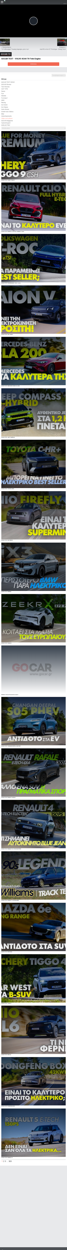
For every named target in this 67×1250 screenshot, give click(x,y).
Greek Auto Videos (7, 111)
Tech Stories (5, 87)
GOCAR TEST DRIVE (8, 82)
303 (10, 1161)
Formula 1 (4, 98)
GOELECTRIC (5, 125)
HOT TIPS (4, 89)
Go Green (4, 105)
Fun (2, 93)
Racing (3, 102)
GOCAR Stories (6, 84)
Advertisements (6, 116)
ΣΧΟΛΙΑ (33, 64)
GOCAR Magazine (7, 121)
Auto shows (5, 109)
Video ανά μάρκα (7, 118)
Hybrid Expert (5, 123)
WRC (3, 100)
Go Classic (4, 107)
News (3, 91)
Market (3, 96)
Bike (2, 114)
